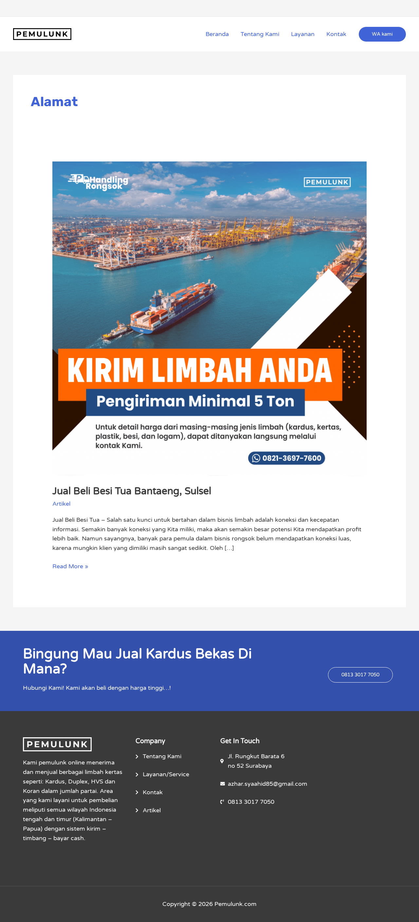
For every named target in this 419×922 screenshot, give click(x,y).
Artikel (61, 503)
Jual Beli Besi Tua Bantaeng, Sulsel (131, 491)
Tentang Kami (260, 34)
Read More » (70, 566)
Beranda (217, 34)
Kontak (336, 34)
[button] (382, 34)
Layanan (303, 34)
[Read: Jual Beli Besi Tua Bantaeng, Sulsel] (209, 318)
